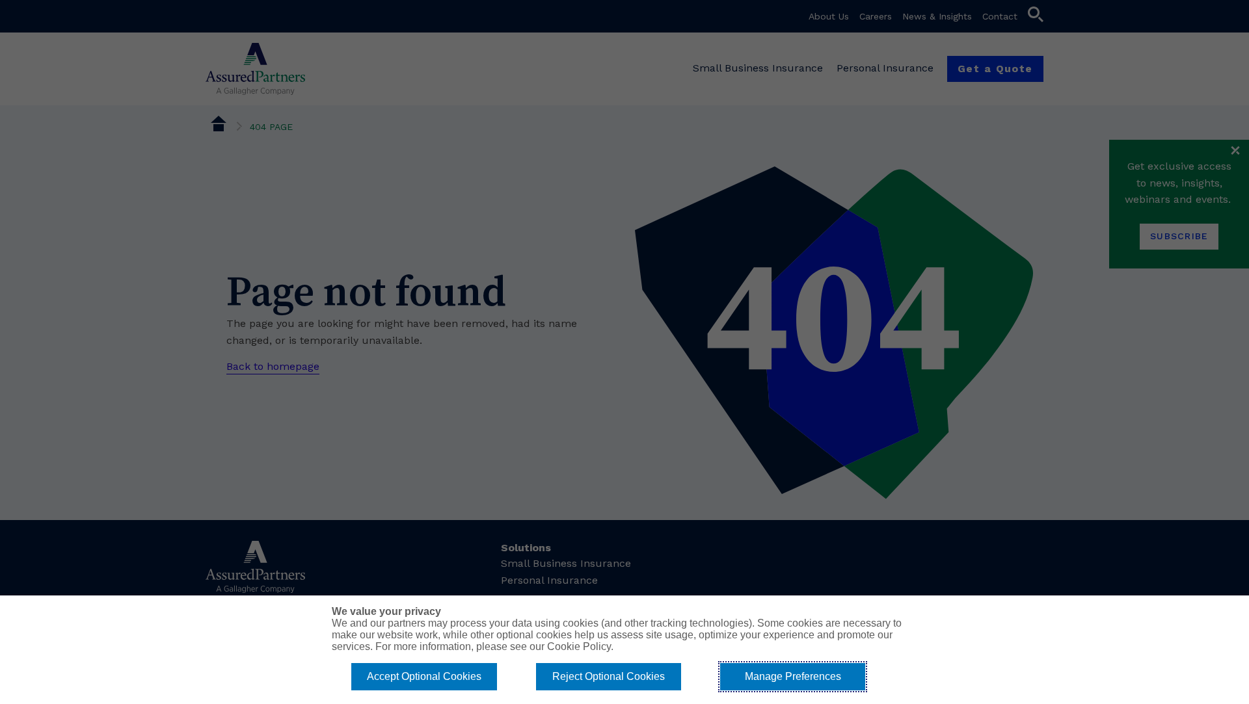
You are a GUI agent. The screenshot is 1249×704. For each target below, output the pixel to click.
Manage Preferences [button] (793, 676)
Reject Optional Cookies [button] (608, 676)
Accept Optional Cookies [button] (424, 676)
